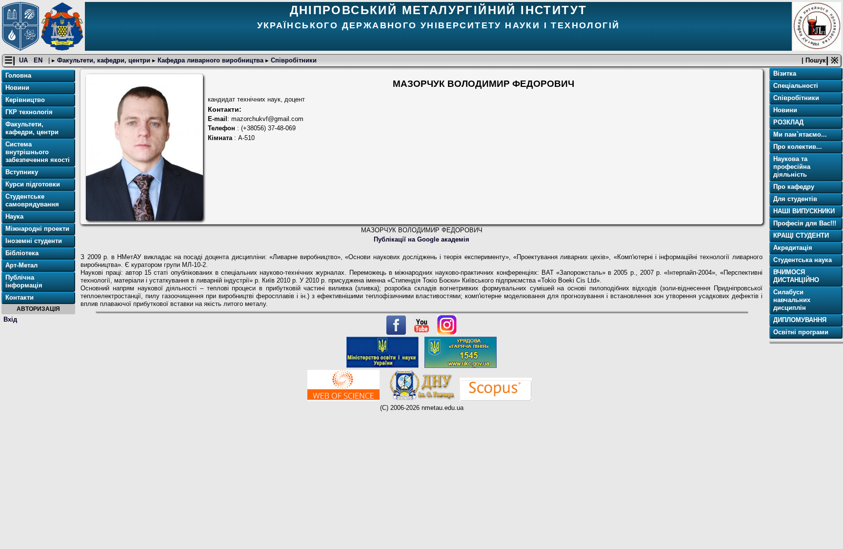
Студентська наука (802, 260)
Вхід (10, 319)
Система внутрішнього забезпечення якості (37, 152)
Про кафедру (793, 186)
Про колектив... (797, 146)
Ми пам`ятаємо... (800, 134)
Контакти (19, 297)
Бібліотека (22, 253)
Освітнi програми (800, 332)
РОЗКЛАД (788, 122)
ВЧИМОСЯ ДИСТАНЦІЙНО (796, 276)
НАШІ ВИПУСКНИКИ (804, 211)
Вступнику (21, 172)
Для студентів (795, 199)
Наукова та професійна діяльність (791, 166)
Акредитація (792, 247)
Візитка (784, 73)
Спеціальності (795, 85)
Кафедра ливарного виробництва (210, 60)
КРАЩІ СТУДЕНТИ (801, 235)
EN (39, 60)
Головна (18, 75)
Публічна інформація (23, 281)
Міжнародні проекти (37, 228)
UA (24, 60)
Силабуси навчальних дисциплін (791, 299)
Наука (14, 216)
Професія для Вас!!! (804, 223)
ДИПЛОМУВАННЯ (799, 320)
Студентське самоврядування (32, 200)
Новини (17, 87)
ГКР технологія (29, 112)
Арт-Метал (21, 265)
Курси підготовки (32, 184)
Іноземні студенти (33, 240)
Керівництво (25, 99)
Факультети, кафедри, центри (103, 60)
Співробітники (293, 60)
